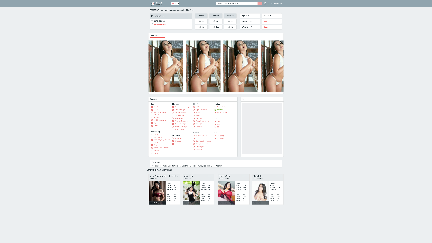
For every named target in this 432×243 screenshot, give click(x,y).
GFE (197, 138)
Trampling (199, 126)
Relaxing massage (181, 126)
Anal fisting (220, 110)
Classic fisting (221, 107)
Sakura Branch (179, 129)
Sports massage (180, 124)
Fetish (156, 126)
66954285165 (159, 21)
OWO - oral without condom (160, 113)
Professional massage (182, 107)
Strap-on (199, 118)
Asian (266, 21)
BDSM (198, 112)
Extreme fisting (222, 112)
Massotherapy (179, 118)
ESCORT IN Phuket (156, 10)
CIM (218, 121)
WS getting (220, 138)
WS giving (220, 136)
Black (266, 27)
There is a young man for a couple (162, 141)
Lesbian (177, 144)
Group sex (157, 117)
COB (218, 124)
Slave (197, 115)
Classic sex (157, 107)
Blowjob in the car (202, 144)
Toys (155, 123)
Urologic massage (181, 112)
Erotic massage (180, 110)
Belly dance (178, 141)
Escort (156, 134)
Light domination (201, 110)
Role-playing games (202, 121)
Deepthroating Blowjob (203, 141)
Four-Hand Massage (181, 121)
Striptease (178, 138)
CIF (218, 127)
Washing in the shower (161, 147)
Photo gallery (157, 35)
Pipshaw (156, 150)
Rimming (156, 153)
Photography (158, 137)
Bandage (199, 124)
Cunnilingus (200, 146)
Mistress (199, 107)
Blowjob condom (201, 135)
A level (156, 110)
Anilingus (199, 149)
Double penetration (160, 120)
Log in (274, 3)
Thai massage (179, 115)
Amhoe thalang (170, 10)
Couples (156, 145)
